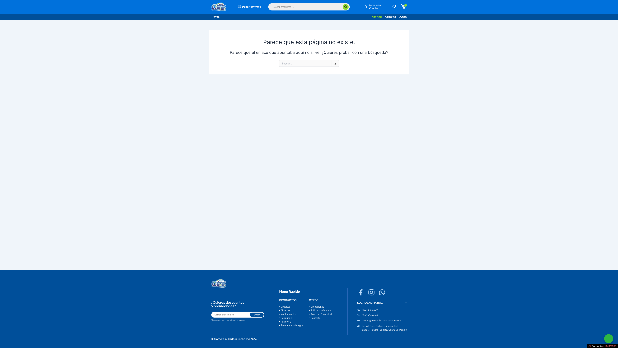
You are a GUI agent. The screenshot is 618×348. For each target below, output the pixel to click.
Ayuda (403, 16)
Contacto (390, 16)
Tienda (215, 16)
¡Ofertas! (376, 16)
